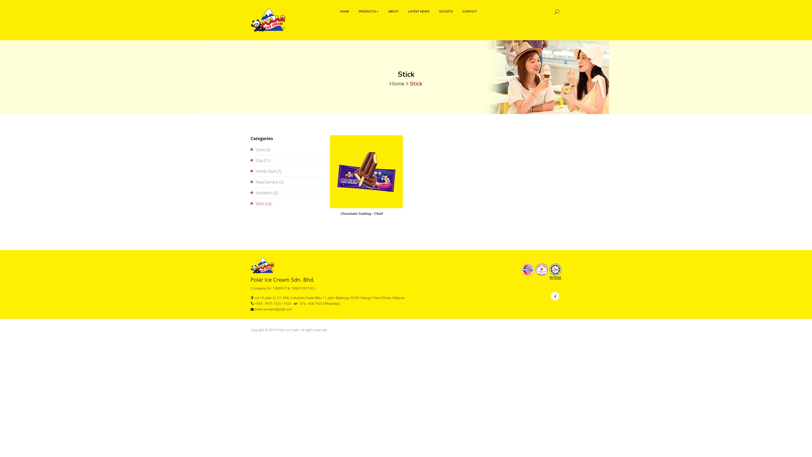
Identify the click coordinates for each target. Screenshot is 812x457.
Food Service (267, 181)
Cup (259, 160)
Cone (260, 149)
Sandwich (264, 192)
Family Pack (266, 171)
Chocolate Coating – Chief (362, 213)
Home (397, 83)
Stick (260, 203)
